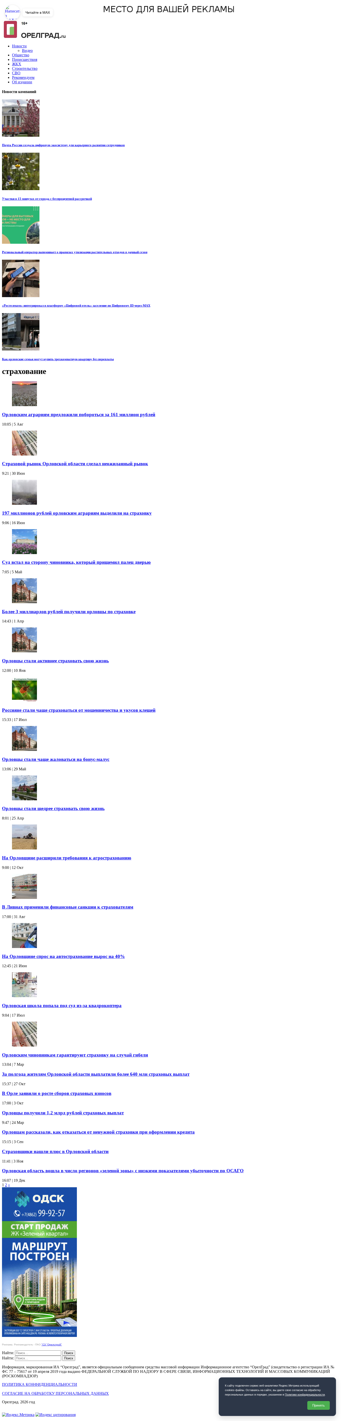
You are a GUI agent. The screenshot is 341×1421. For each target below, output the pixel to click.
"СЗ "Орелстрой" (51, 1344)
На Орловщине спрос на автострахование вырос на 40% (63, 956)
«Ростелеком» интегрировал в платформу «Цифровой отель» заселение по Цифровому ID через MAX (76, 305)
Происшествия (24, 59)
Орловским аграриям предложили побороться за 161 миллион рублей (78, 414)
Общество (20, 55)
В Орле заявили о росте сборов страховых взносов (56, 1093)
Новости (19, 46)
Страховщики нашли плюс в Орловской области (55, 1151)
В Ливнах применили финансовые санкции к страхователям (67, 907)
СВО (16, 73)
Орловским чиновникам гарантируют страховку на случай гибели (75, 1055)
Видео (27, 50)
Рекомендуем (23, 77)
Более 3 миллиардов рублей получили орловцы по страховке (69, 611)
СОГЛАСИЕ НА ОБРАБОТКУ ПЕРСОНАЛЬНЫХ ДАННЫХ (55, 1393)
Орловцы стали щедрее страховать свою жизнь (53, 808)
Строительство (24, 68)
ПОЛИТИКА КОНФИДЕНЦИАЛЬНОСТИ (39, 1384)
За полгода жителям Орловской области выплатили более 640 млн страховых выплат (95, 1074)
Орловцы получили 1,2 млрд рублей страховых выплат (63, 1112)
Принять (318, 1405)
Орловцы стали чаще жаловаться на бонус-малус (55, 759)
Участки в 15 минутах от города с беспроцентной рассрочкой (47, 199)
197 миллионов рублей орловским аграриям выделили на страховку (77, 513)
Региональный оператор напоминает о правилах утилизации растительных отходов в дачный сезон (74, 252)
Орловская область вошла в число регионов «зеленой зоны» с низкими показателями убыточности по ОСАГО (123, 1170)
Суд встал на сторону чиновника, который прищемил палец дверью (76, 562)
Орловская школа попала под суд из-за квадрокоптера (62, 1005)
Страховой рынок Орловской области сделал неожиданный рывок (75, 463)
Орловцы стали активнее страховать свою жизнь (55, 660)
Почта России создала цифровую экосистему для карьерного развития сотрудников (63, 145)
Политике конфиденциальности (305, 1394)
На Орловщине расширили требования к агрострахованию (66, 857)
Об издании (22, 82)
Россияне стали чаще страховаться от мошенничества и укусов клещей (79, 710)
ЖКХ (16, 64)
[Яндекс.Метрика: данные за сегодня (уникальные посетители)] (18, 1415)
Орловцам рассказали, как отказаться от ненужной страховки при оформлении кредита (98, 1132)
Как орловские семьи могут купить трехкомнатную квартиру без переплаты (58, 359)
